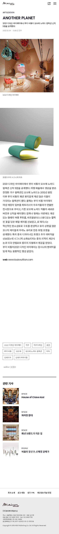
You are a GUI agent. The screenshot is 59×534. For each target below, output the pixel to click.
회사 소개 (11, 492)
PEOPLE (25, 448)
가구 (27, 345)
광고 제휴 (21, 492)
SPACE (24, 394)
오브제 (18, 351)
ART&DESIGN (8, 12)
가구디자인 (38, 345)
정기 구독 (30, 492)
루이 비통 (8, 351)
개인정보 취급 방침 (44, 492)
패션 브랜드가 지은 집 (32, 433)
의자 (48, 351)
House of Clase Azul (33, 397)
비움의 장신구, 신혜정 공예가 (35, 451)
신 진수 (19, 30)
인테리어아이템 (22, 357)
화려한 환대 (27, 415)
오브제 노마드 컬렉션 (34, 351)
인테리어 (7, 357)
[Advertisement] (29, 310)
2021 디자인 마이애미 (12, 345)
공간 (48, 345)
